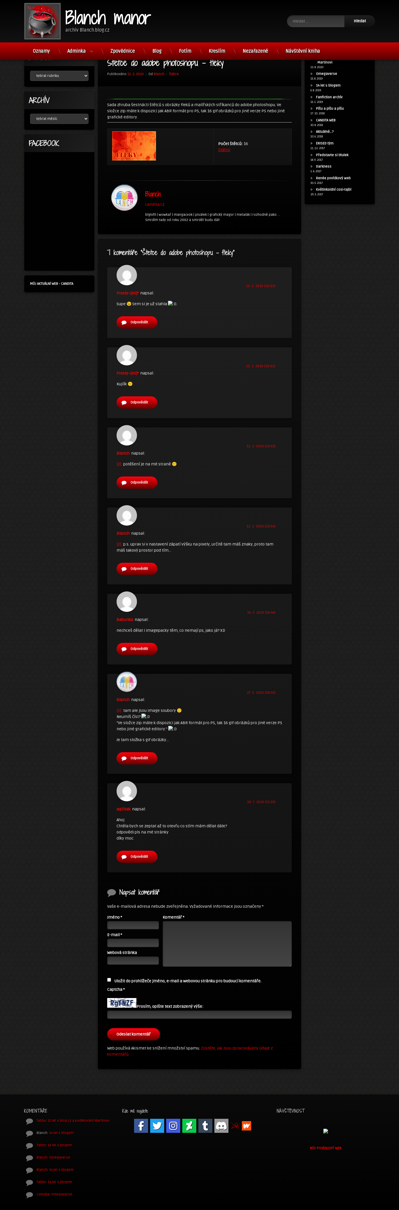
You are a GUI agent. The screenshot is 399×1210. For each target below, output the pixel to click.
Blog (157, 51)
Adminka (76, 51)
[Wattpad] (246, 1126)
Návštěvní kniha (303, 51)
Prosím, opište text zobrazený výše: (169, 1006)
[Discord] (221, 1126)
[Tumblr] (205, 1126)
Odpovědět (139, 322)
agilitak (124, 809)
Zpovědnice (122, 51)
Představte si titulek (332, 155)
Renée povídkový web (333, 178)
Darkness (324, 166)
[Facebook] (141, 1126)
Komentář (173, 917)
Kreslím (217, 51)
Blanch (159, 74)
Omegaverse (326, 74)
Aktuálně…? (325, 132)
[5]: (119, 710)
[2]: (119, 464)
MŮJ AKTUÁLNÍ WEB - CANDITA (51, 284)
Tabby (41, 1120)
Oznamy (41, 51)
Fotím (185, 51)
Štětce (174, 74)
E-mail (114, 934)
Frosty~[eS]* (128, 293)
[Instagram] (173, 1126)
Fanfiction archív (329, 97)
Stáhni (224, 149)
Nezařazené (255, 51)
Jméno (114, 917)
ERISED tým (325, 143)
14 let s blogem (328, 85)
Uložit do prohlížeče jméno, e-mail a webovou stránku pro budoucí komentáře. (187, 980)
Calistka (43, 1194)
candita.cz (154, 204)
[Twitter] (157, 1126)
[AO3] (235, 1126)
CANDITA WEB (326, 120)
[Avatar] (124, 197)
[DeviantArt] (189, 1126)
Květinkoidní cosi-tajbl (333, 189)
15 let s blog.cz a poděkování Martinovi (79, 1120)
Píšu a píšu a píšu (330, 108)
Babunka (125, 619)
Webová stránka (122, 952)
